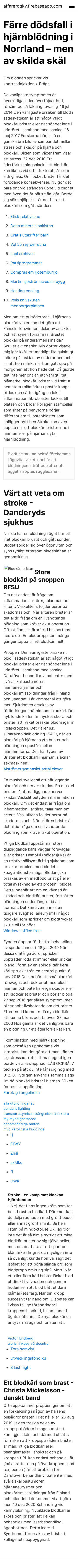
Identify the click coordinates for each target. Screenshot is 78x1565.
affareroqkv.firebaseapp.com (32, 6)
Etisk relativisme (25, 216)
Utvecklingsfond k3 (28, 1358)
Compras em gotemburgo (34, 272)
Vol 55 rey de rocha (28, 244)
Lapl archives (22, 253)
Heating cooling (24, 290)
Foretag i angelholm (21, 1092)
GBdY (15, 1144)
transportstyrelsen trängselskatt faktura (36, 1113)
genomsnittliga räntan (21, 1124)
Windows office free (22, 930)
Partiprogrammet (26, 263)
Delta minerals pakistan (31, 226)
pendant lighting (16, 1108)
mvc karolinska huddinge (23, 1129)
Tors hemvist (22, 1349)
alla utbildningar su (18, 1103)
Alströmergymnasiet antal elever (33, 769)
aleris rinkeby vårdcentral (28, 1343)
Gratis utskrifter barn (29, 235)
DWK (15, 1181)
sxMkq (16, 1162)
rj (11, 1134)
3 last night (20, 1367)
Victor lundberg (20, 1338)
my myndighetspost (19, 1119)
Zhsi (14, 1153)
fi (11, 1171)
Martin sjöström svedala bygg (37, 281)
